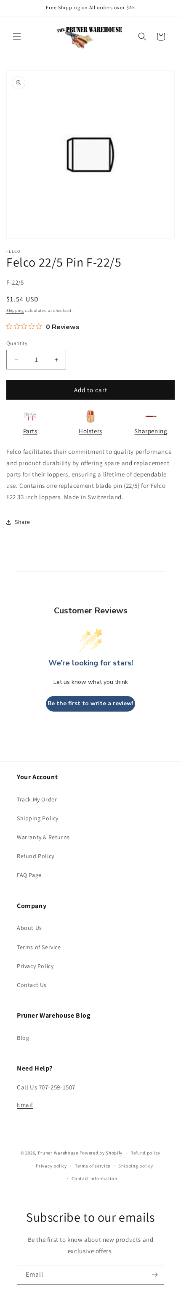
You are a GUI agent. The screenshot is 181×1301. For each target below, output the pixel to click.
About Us (29, 928)
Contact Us (32, 985)
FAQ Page (29, 875)
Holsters (90, 431)
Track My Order (37, 799)
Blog (23, 1038)
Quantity (16, 343)
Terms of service (92, 1166)
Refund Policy (35, 856)
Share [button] (22, 522)
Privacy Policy (35, 966)
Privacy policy (51, 1166)
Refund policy (145, 1153)
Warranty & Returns (43, 837)
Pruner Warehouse (58, 1153)
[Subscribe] (154, 1275)
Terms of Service (39, 947)
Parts (30, 431)
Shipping (15, 310)
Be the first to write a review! (90, 703)
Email (25, 1105)
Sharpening (150, 431)
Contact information (94, 1178)
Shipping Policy (38, 818)
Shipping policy (135, 1166)
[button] (17, 36)
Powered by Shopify (101, 1153)
